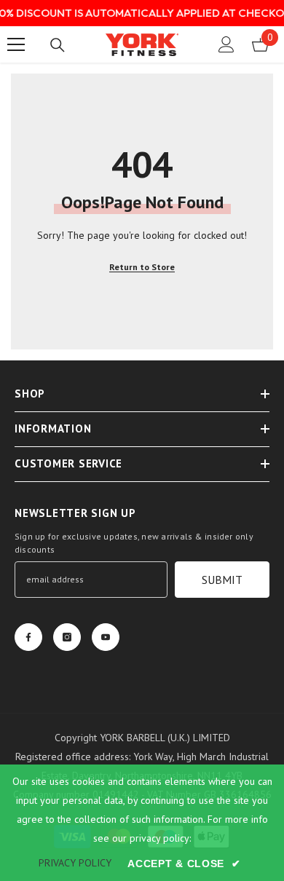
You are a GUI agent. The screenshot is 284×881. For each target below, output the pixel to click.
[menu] (16, 44)
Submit (222, 579)
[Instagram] (67, 637)
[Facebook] (28, 637)
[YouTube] (105, 637)
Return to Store (142, 266)
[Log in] (226, 44)
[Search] (57, 45)
